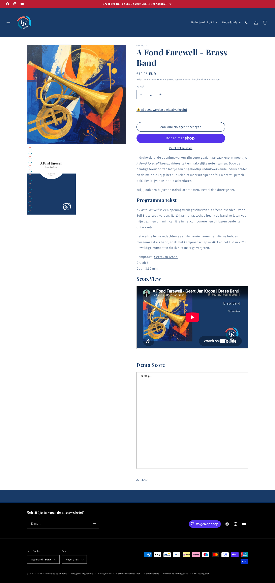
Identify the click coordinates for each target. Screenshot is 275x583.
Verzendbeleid (151, 573)
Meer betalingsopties (180, 147)
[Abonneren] (94, 523)
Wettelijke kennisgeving (175, 573)
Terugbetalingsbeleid (82, 573)
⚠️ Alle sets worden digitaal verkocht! (161, 110)
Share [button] (144, 480)
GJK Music (40, 573)
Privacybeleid (104, 573)
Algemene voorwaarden (128, 573)
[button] (8, 22)
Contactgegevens (201, 573)
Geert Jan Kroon (166, 257)
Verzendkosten (173, 79)
